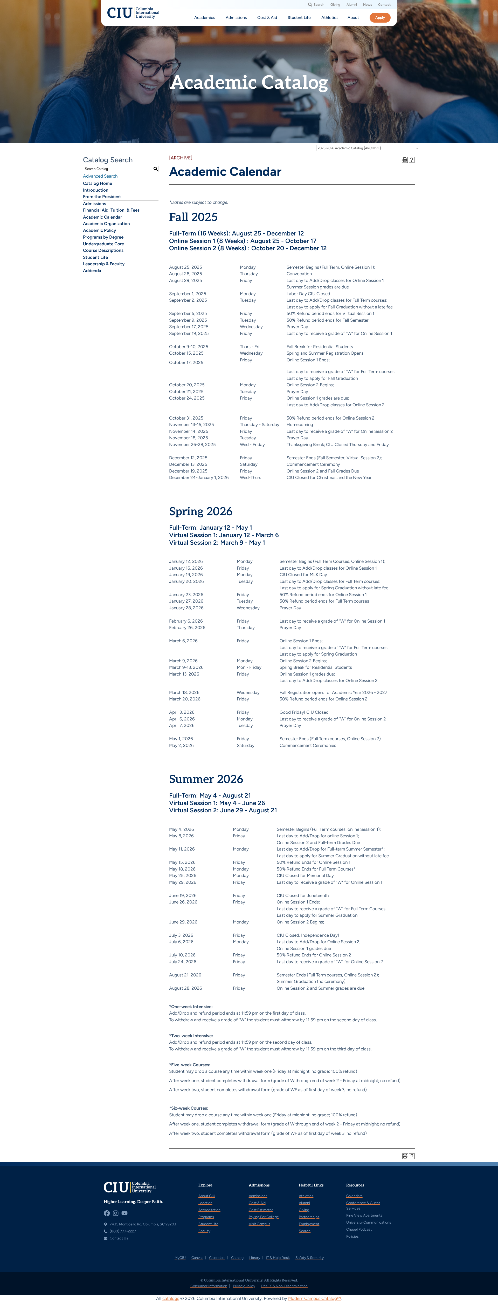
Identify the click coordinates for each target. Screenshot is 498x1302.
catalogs (170, 1298)
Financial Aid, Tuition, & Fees (111, 210)
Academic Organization (106, 223)
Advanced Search (100, 176)
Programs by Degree (103, 237)
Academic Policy (99, 230)
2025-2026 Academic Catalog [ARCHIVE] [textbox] (349, 148)
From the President (102, 196)
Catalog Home (97, 183)
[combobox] (368, 148)
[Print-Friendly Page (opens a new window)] (405, 160)
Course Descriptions (103, 250)
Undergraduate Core (103, 243)
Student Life (95, 257)
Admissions (94, 203)
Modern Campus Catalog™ (314, 1298)
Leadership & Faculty (104, 263)
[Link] (133, 13)
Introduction (95, 190)
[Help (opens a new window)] (411, 160)
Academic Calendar (102, 217)
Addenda (92, 270)
